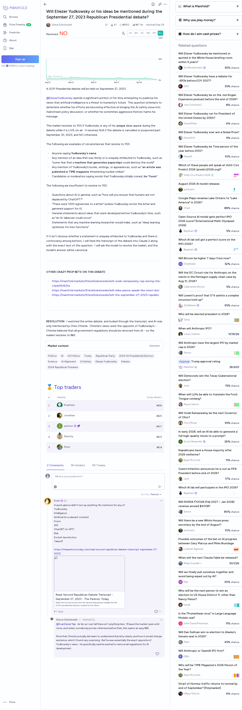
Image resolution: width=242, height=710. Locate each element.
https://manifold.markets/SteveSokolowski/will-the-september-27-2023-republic (105, 295)
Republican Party (105, 355)
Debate (125, 361)
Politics (52, 355)
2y (65, 500)
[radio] (130, 33)
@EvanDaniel (63, 624)
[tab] (55, 465)
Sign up (20, 59)
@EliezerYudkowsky (59, 98)
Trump (87, 355)
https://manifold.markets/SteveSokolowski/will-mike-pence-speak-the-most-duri (105, 290)
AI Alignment (68, 361)
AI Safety (85, 361)
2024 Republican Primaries (63, 367)
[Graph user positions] (123, 33)
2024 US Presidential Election (136, 355)
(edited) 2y (89, 619)
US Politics (74, 355)
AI (62, 355)
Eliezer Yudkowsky (106, 361)
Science (52, 361)
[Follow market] (153, 4)
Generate (154, 345)
